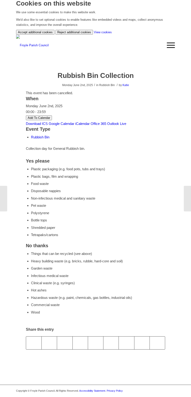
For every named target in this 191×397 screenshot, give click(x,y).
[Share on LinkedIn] (95, 343)
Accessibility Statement (92, 390)
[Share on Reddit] (142, 343)
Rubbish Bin (40, 137)
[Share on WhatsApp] (64, 343)
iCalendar (82, 124)
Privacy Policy (115, 390)
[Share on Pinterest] (80, 343)
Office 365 (98, 124)
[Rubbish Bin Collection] (3, 198)
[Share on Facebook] (33, 343)
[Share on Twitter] (49, 343)
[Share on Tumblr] (111, 343)
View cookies (103, 32)
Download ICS (37, 124)
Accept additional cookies (35, 32)
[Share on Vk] (126, 343)
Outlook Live (116, 124)
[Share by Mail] (157, 343)
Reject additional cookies (74, 32)
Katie (126, 85)
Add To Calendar (39, 118)
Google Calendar (61, 124)
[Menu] (168, 45)
